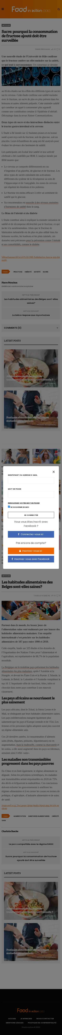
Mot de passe (14, 489)
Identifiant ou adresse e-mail (22, 475)
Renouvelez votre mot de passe (24, 503)
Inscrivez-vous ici (32, 550)
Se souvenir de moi (19, 507)
